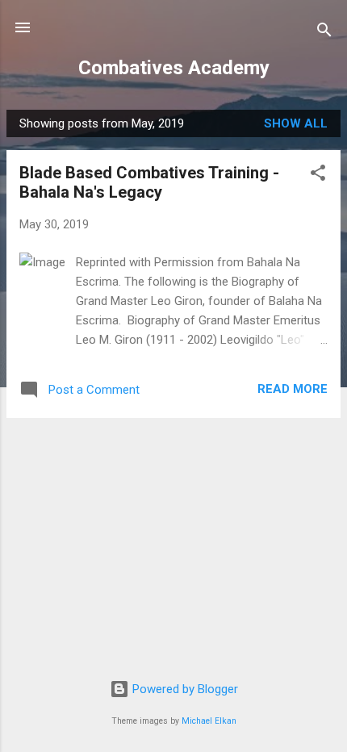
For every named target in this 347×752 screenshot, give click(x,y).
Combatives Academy (174, 67)
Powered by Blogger (183, 689)
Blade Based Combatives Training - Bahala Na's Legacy (149, 182)
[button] (318, 175)
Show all (296, 123)
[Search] (324, 32)
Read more (292, 389)
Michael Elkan (209, 721)
